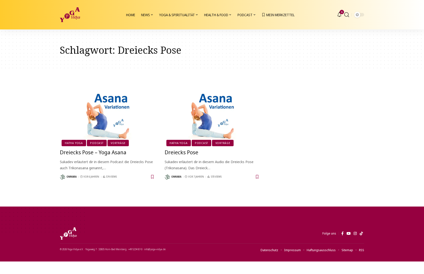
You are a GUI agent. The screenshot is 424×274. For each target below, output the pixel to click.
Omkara (71, 176)
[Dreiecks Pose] (212, 116)
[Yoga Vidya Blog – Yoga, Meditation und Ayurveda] (68, 233)
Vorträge (118, 143)
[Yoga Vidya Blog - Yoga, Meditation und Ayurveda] (70, 14)
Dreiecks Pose (181, 152)
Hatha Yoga (74, 143)
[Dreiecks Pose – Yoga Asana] (107, 116)
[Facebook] (342, 233)
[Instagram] (355, 233)
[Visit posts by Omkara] (62, 177)
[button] (346, 15)
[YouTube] (348, 233)
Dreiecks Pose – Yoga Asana (93, 152)
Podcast (96, 143)
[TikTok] (361, 233)
